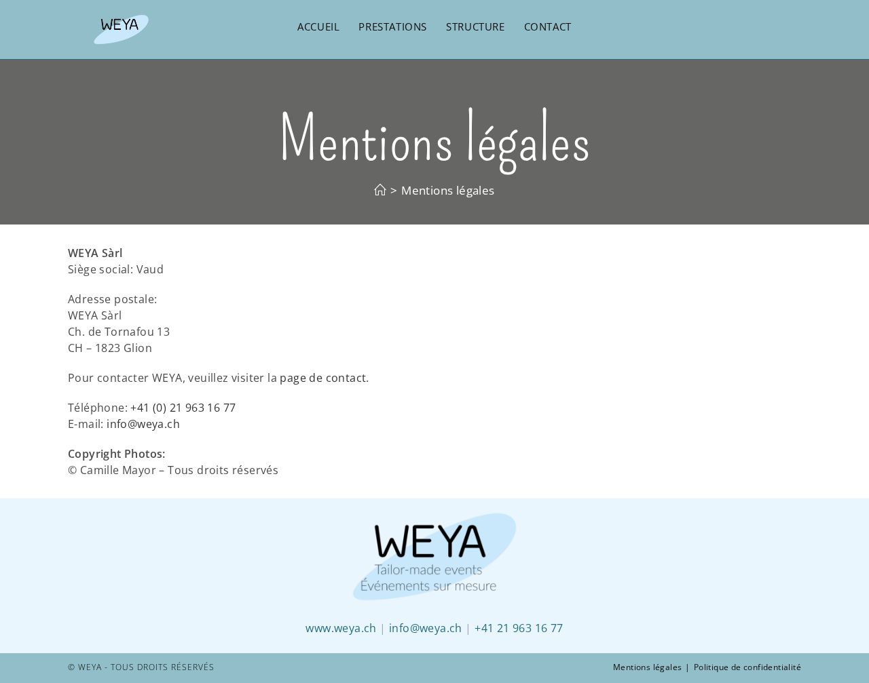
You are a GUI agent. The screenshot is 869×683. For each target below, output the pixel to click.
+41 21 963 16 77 (519, 628)
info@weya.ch (143, 423)
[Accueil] (380, 190)
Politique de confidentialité (747, 667)
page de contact (323, 377)
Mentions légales (647, 667)
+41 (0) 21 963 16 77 (183, 407)
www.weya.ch (341, 628)
